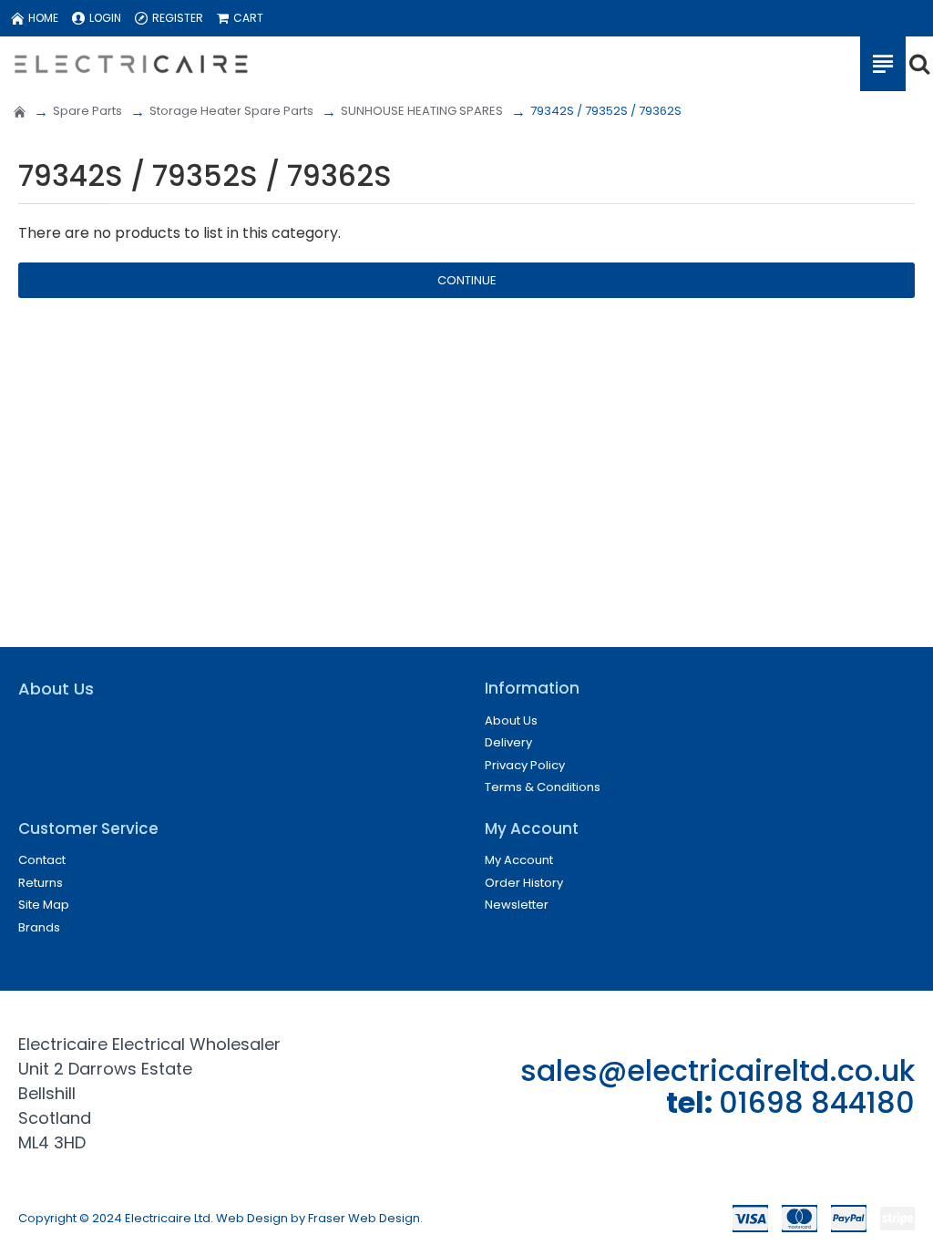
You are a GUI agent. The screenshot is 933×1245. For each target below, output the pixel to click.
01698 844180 (817, 1102)
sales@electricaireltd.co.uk (717, 1070)
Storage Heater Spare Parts (231, 110)
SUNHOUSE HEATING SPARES (422, 110)
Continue (467, 280)
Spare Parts (87, 110)
